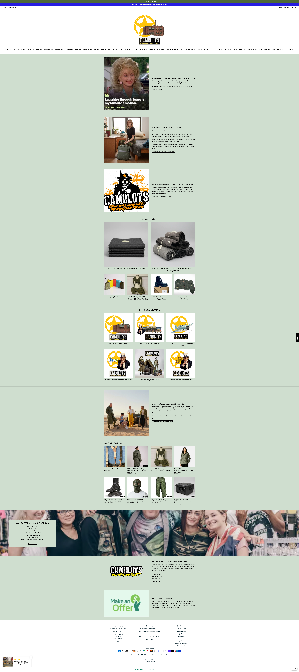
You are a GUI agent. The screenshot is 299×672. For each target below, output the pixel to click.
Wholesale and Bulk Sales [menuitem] (254, 49)
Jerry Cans (114, 297)
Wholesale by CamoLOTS (149, 380)
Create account (287, 7)
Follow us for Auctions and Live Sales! (118, 380)
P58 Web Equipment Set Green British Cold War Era (138, 298)
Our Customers (118, 638)
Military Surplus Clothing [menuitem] (25, 49)
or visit (149, 634)
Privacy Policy (181, 636)
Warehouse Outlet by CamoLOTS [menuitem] (207, 49)
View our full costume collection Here (162, 196)
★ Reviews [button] (297, 337)
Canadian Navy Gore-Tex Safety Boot (161, 298)
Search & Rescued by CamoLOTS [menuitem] (228, 49)
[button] (31, 657)
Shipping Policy (180, 633)
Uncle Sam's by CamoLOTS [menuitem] (174, 49)
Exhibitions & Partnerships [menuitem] (156, 49)
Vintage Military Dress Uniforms (185, 298)
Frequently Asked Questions (118, 634)
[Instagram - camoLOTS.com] (149, 639)
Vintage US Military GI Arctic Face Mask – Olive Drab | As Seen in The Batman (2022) (137, 501)
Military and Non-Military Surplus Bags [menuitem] (86, 49)
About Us (118, 633)
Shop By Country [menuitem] (125, 49)
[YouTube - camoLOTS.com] (152, 639)
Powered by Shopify (149, 661)
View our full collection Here (160, 89)
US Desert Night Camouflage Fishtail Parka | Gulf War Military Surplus (137, 470)
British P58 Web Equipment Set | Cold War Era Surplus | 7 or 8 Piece (161, 469)
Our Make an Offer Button (181, 643)
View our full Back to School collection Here (163, 151)
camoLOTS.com (152, 660)
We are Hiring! (118, 640)
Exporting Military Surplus (181, 640)
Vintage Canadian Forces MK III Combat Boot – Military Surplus (113, 500)
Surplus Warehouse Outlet (118, 343)
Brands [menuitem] (241, 49)
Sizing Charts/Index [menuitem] (189, 49)
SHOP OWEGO (155, 581)
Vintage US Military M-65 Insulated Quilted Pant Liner (159, 500)
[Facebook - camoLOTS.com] (147, 639)
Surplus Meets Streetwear (149, 343)
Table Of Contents (118, 642)
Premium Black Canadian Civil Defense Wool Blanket (126, 268)
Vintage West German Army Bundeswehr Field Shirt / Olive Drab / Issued (183, 470)
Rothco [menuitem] (266, 49)
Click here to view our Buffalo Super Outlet (149, 631)
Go (162, 669)
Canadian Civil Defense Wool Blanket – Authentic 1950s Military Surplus (173, 270)
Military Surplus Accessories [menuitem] (63, 49)
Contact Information (181, 631)
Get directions (33, 543)
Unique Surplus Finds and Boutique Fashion (181, 345)
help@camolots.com (153, 628)
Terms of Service (181, 638)
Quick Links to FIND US (118, 631)
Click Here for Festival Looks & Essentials (162, 421)
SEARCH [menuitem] (6, 49)
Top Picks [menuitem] (13, 49)
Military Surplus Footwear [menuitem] (44, 49)
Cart (295, 7)
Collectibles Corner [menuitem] (140, 49)
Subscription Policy (180, 645)
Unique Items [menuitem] (290, 49)
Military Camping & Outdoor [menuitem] (109, 49)
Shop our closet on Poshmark (181, 380)
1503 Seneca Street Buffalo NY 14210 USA (149, 636)
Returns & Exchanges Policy (180, 634)
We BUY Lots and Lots (181, 642)
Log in (280, 7)
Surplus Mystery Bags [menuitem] (278, 49)
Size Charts (118, 636)
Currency (10, 7)
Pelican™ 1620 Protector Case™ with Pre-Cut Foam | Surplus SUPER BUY (183, 501)
